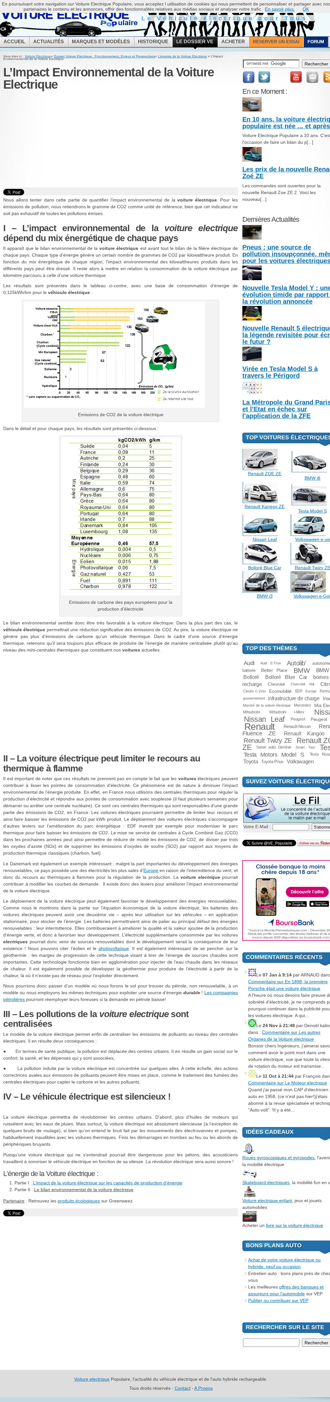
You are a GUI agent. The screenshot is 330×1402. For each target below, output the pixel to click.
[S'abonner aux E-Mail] (312, 77)
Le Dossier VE (194, 41)
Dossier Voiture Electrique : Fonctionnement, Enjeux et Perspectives (104, 56)
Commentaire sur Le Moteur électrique (287, 1082)
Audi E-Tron (270, 663)
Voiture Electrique (38, 56)
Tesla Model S (312, 511)
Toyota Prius (272, 761)
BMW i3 (265, 596)
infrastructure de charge (293, 698)
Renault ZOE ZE (264, 473)
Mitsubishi (251, 712)
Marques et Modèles (101, 41)
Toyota (250, 761)
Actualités (48, 41)
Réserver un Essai (276, 41)
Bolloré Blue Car (264, 567)
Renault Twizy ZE (268, 740)
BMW (302, 670)
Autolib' (296, 663)
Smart (300, 747)
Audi (249, 663)
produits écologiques (79, 1200)
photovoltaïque (114, 948)
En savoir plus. (280, 9)
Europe (150, 870)
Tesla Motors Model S (274, 754)
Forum (315, 41)
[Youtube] (295, 77)
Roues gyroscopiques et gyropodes (278, 1157)
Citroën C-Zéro (254, 691)
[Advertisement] (120, 139)
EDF (299, 691)
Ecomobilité (280, 691)
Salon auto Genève (273, 747)
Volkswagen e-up (312, 539)
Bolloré (251, 677)
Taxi (311, 747)
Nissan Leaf (265, 539)
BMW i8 (312, 478)
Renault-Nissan (297, 726)
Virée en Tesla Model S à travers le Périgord (280, 372)
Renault (259, 726)
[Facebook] (248, 77)
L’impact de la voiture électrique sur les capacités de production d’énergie (107, 1182)
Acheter (233, 41)
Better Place (274, 670)
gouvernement (254, 698)
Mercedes (302, 705)
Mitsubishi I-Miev (286, 712)
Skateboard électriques (265, 1182)
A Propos (203, 1388)
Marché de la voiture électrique (267, 705)
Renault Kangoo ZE (265, 506)
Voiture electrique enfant (267, 1200)
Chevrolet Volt (302, 684)
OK (306, 9)
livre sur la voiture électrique (294, 1225)
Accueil (14, 41)
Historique (153, 41)
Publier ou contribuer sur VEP (278, 1300)
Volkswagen (300, 761)
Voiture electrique (92, 1379)
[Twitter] (264, 77)
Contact (182, 1388)
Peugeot (298, 719)
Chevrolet (276, 684)
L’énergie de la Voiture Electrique (182, 56)
